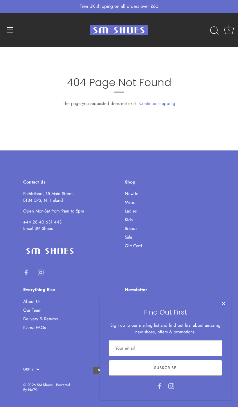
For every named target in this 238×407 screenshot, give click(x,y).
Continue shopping (157, 103)
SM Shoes (45, 385)
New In (131, 193)
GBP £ (28, 369)
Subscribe (165, 367)
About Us (31, 301)
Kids (129, 220)
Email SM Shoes (38, 228)
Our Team (32, 310)
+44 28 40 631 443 (42, 222)
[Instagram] (171, 385)
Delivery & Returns (40, 319)
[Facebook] (160, 385)
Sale (128, 237)
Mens (130, 202)
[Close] (223, 303)
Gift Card (133, 246)
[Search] (214, 30)
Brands (131, 228)
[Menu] (10, 29)
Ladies (131, 211)
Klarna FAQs (34, 327)
